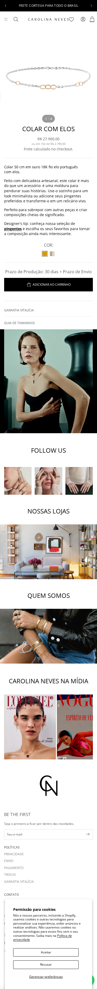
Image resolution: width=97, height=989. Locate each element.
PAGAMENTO (14, 868)
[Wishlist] (72, 18)
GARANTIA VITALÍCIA (19, 881)
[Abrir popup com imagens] (30, 726)
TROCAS (10, 874)
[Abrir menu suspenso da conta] (82, 19)
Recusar (46, 964)
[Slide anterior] (5, 5)
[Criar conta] (88, 834)
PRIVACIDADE (14, 854)
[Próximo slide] (91, 5)
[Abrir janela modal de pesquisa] (15, 19)
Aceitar (46, 952)
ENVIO (8, 861)
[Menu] (6, 19)
